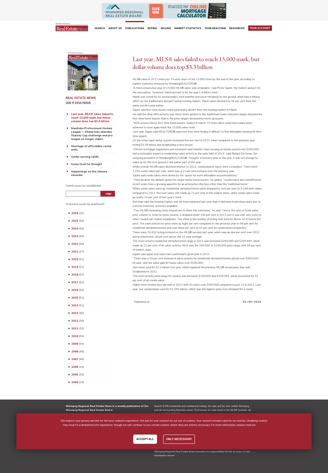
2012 (77, 321)
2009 (77, 344)
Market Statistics (187, 28)
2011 (77, 328)
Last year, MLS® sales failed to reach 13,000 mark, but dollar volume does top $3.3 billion (92, 117)
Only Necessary (179, 439)
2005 (77, 374)
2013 (77, 313)
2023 (77, 236)
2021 (77, 251)
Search (100, 28)
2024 (77, 228)
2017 (77, 282)
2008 (77, 351)
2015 (77, 298)
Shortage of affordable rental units (91, 148)
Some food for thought (86, 164)
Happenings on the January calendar (89, 173)
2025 (77, 221)
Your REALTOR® (215, 28)
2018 (77, 275)
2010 (77, 336)
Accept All (145, 439)
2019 (77, 267)
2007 (77, 359)
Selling (166, 28)
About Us (115, 28)
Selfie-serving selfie (85, 157)
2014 (77, 305)
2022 (77, 244)
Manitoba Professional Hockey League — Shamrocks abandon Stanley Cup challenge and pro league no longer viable (92, 134)
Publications (134, 28)
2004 (77, 382)
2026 (77, 213)
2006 (77, 367)
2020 (77, 259)
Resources (237, 28)
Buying (152, 28)
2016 (77, 290)
